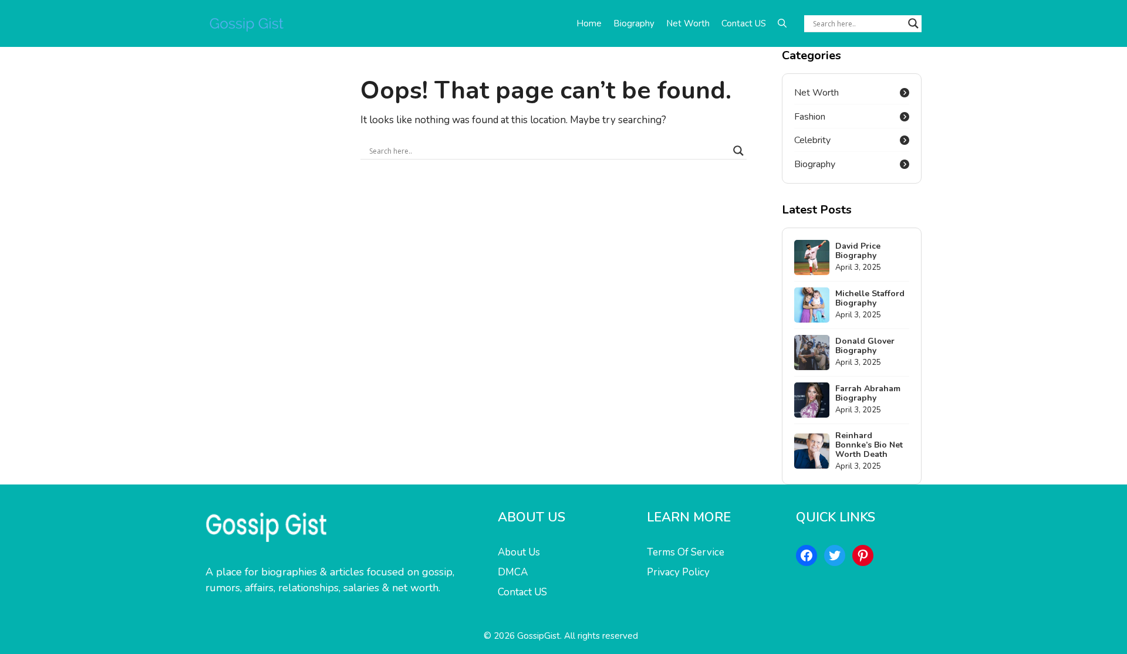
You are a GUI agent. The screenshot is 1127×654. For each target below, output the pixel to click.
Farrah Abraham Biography (867, 393)
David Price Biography (857, 250)
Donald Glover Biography (865, 346)
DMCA (513, 572)
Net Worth (688, 23)
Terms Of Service (685, 552)
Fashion (809, 116)
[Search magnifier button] (913, 23)
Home (589, 23)
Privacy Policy (678, 572)
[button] (782, 23)
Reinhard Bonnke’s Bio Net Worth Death (869, 445)
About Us (519, 552)
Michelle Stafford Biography (870, 298)
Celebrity (812, 140)
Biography (633, 23)
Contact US (743, 23)
